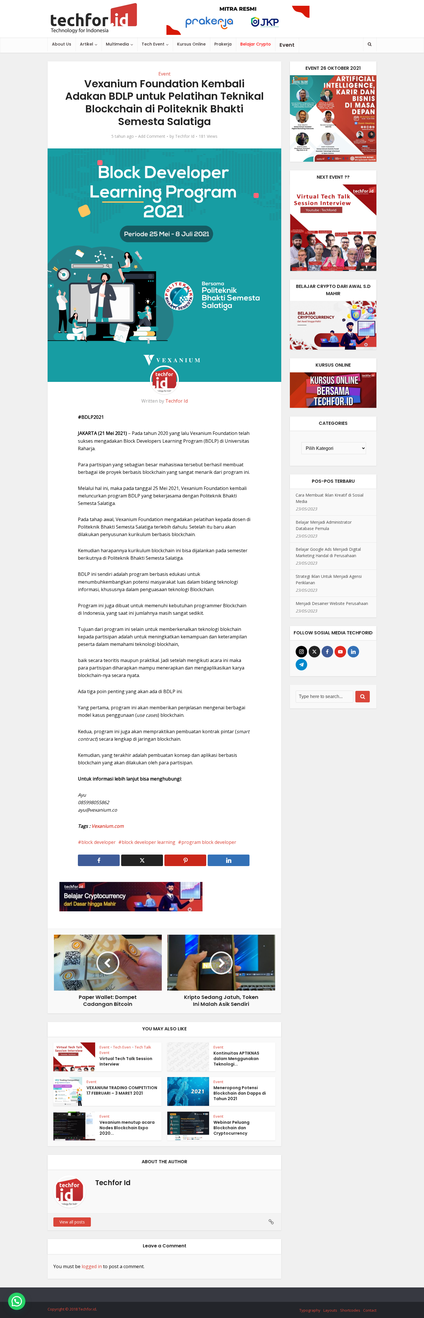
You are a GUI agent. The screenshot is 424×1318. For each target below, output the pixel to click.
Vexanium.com (107, 826)
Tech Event (153, 44)
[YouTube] (340, 651)
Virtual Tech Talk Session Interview (126, 1061)
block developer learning (148, 842)
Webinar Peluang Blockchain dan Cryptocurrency (231, 1127)
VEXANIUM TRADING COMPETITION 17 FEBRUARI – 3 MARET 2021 (122, 1090)
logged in (92, 1266)
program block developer (208, 842)
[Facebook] (327, 651)
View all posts (72, 1222)
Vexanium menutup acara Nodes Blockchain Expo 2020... (127, 1127)
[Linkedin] (353, 651)
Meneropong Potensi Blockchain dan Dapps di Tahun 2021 (239, 1093)
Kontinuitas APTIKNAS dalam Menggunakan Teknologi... (236, 1058)
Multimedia (117, 44)
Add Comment (151, 136)
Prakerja (223, 44)
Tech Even (122, 1047)
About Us (61, 44)
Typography (309, 1310)
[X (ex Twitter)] (314, 651)
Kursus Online (191, 44)
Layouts (330, 1310)
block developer (98, 842)
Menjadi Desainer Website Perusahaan (332, 603)
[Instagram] (301, 651)
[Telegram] (301, 664)
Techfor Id (184, 136)
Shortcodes (350, 1310)
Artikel (86, 44)
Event (164, 74)
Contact (369, 1310)
